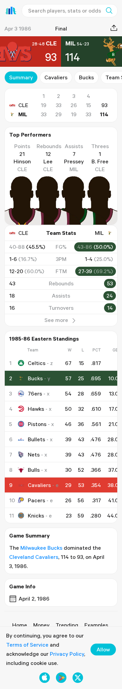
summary (21, 77)
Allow (103, 649)
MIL (22, 114)
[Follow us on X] (78, 677)
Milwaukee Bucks (41, 547)
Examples (96, 625)
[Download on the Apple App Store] (44, 677)
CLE (23, 105)
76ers (35, 393)
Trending (67, 625)
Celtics (36, 363)
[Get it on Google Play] (61, 677)
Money (41, 625)
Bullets (36, 439)
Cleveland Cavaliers (33, 557)
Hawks (36, 408)
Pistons (37, 424)
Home (19, 625)
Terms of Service (27, 644)
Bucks (86, 77)
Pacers (36, 500)
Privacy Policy (67, 653)
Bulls (34, 469)
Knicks (36, 515)
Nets (34, 454)
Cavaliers (55, 77)
